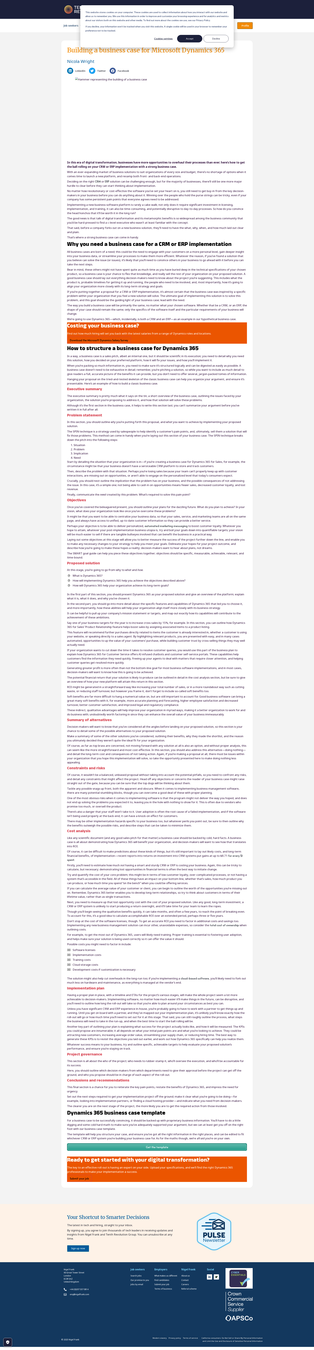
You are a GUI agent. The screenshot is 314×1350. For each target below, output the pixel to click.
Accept (189, 38)
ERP (107, 181)
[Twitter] (216, 1277)
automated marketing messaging (166, 526)
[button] (77, 71)
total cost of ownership (224, 925)
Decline (216, 38)
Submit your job (79, 1178)
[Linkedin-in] (209, 1277)
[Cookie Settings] (7, 1342)
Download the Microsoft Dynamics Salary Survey (99, 340)
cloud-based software (195, 978)
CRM (98, 181)
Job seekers (71, 25)
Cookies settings (163, 38)
